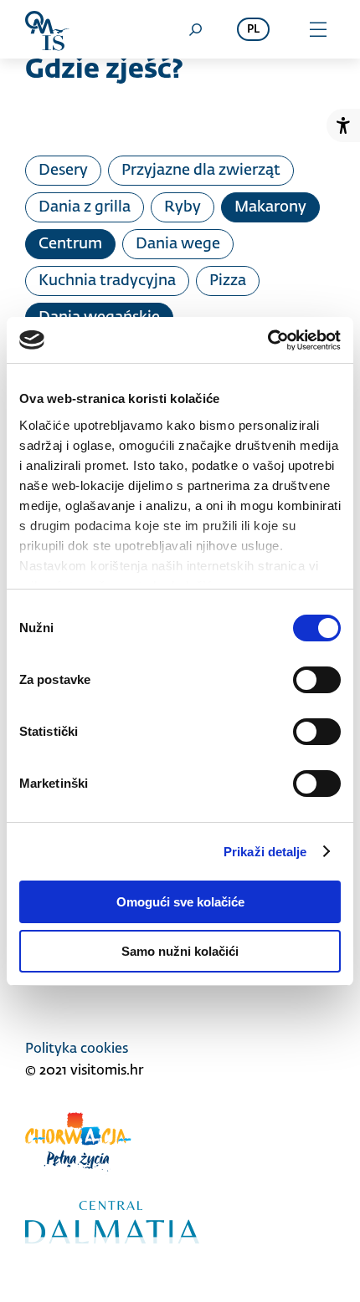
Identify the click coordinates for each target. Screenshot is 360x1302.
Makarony (270, 207)
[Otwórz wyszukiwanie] (195, 29)
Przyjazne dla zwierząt (200, 170)
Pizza (227, 280)
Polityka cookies (76, 1049)
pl (253, 29)
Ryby (182, 207)
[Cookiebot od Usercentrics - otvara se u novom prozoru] (267, 340)
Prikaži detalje (265, 852)
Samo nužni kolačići (180, 951)
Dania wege (178, 244)
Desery (63, 170)
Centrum (70, 244)
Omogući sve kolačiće (180, 902)
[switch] (317, 679)
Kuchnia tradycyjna (107, 280)
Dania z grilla (85, 207)
